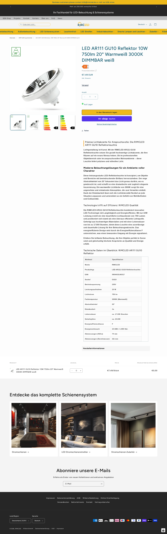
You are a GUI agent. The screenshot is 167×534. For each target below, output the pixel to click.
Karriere (35, 18)
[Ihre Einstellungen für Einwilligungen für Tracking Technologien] (163, 530)
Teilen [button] (86, 131)
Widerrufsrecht (28, 528)
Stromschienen (19, 452)
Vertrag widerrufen (102, 502)
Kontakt (26, 18)
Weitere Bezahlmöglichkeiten (107, 124)
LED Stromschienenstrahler (75, 452)
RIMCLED (18, 528)
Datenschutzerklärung (66, 498)
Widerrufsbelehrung (90, 498)
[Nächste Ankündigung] (156, 7)
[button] (35, 24)
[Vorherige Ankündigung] (10, 7)
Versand (85, 85)
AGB (78, 498)
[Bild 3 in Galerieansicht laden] (51, 122)
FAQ (53, 18)
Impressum (50, 498)
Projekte (17, 18)
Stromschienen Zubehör (123, 452)
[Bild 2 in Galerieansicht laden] (34, 122)
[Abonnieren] (101, 484)
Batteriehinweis (77, 502)
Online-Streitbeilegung (110, 498)
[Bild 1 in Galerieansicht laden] (18, 122)
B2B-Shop (7, 18)
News (60, 18)
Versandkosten (63, 502)
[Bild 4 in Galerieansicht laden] (67, 122)
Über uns (45, 18)
